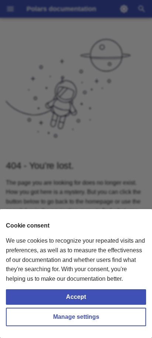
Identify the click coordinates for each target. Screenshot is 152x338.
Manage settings (76, 317)
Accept (76, 297)
